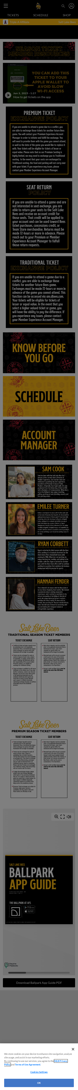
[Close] (73, 1049)
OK (39, 1082)
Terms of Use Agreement (27, 1064)
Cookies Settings (39, 1072)
